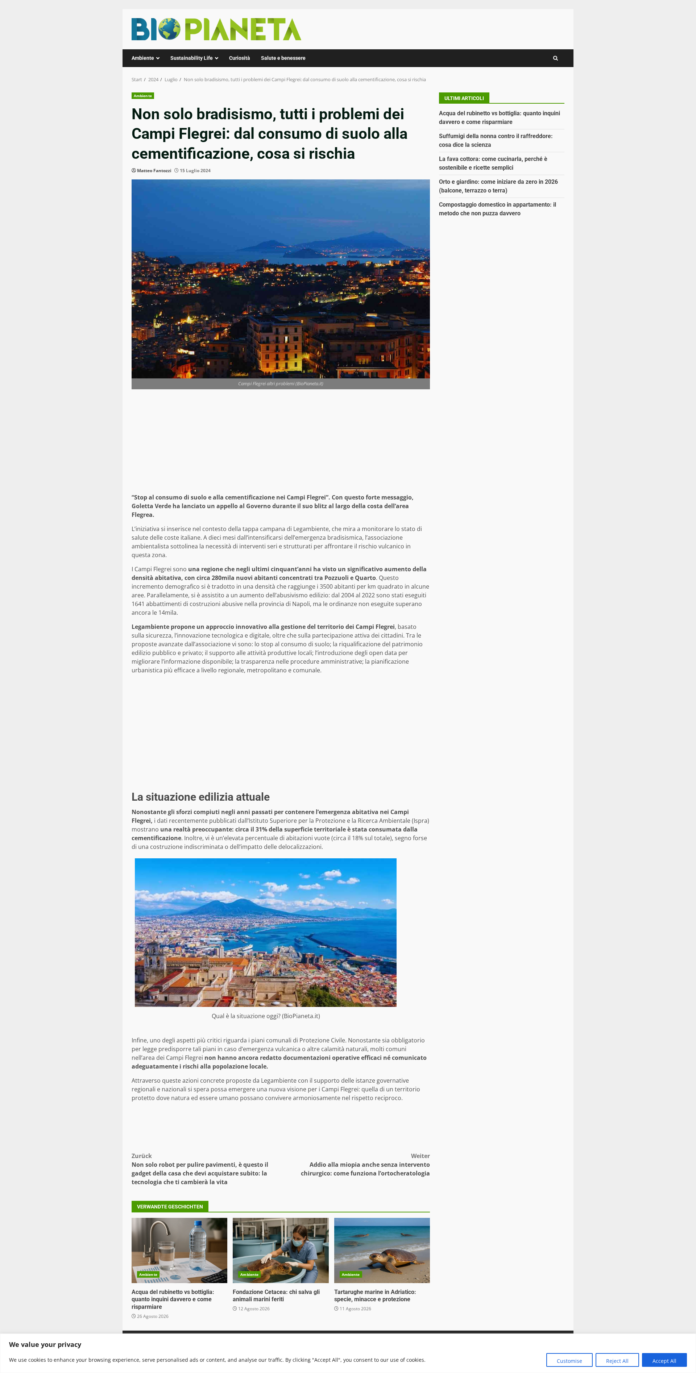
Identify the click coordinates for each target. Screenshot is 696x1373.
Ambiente (143, 58)
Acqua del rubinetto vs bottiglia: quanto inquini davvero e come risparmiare (179, 1250)
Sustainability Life (191, 58)
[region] (348, 1353)
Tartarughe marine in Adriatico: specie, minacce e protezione (382, 1250)
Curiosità (239, 58)
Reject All (617, 1360)
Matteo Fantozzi (154, 170)
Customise (569, 1360)
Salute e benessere (283, 58)
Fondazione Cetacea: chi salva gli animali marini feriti (280, 1250)
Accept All (664, 1360)
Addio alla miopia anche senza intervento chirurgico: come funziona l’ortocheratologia (365, 1164)
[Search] (555, 58)
